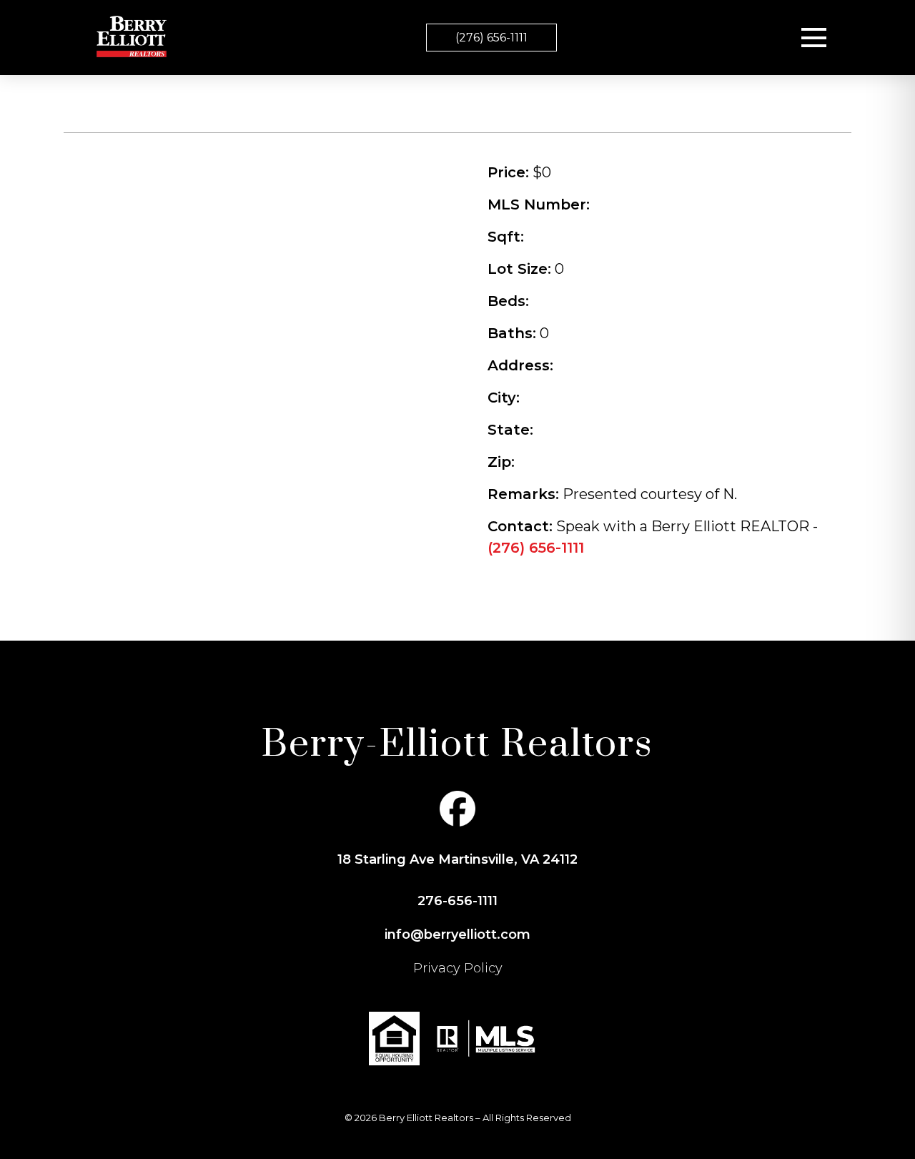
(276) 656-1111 (491, 37)
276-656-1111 (457, 901)
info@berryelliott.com (457, 934)
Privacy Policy (458, 968)
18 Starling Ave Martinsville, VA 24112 (457, 859)
